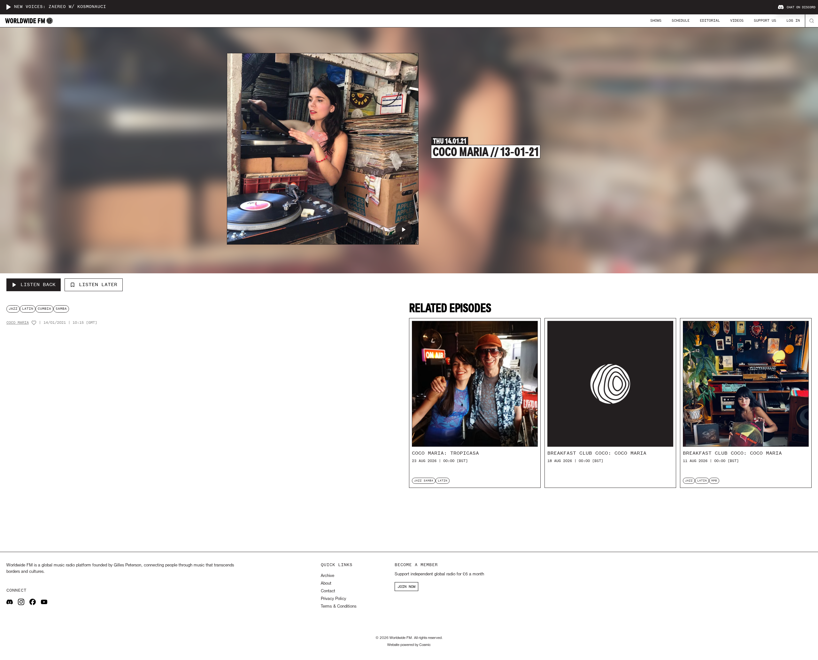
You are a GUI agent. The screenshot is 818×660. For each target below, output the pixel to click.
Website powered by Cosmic (409, 645)
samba (61, 309)
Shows (655, 20)
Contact (328, 591)
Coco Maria (17, 323)
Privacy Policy (333, 599)
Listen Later (98, 284)
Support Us (765, 20)
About (326, 583)
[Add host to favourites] (33, 322)
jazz (13, 309)
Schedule (681, 20)
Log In (793, 20)
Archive (327, 576)
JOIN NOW (406, 586)
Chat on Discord (801, 7)
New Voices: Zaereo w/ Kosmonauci (60, 6)
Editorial (710, 20)
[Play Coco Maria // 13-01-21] (403, 229)
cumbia (44, 309)
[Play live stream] (8, 7)
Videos (737, 20)
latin (27, 309)
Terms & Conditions (338, 606)
